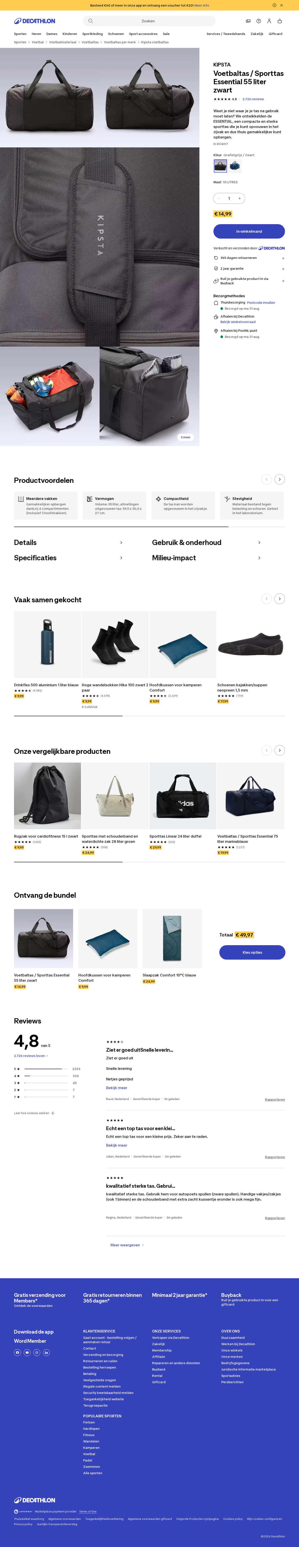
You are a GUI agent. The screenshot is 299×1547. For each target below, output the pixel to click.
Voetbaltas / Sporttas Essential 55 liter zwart (41, 978)
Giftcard (275, 34)
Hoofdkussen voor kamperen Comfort (176, 687)
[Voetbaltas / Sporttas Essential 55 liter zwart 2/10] (50, 97)
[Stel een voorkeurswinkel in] (248, 21)
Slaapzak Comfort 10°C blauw (169, 975)
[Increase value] (239, 198)
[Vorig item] (266, 479)
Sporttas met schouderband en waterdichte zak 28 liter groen (110, 839)
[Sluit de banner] (281, 5)
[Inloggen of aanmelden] (269, 21)
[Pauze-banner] (274, 5)
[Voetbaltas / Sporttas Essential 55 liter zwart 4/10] (50, 396)
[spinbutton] (229, 198)
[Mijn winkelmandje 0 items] (279, 21)
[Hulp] (258, 21)
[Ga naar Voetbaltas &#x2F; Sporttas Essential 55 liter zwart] (43, 938)
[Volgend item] (279, 479)
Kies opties (252, 952)
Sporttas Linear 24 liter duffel (175, 836)
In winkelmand (249, 231)
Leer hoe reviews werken (31, 1113)
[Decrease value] (218, 198)
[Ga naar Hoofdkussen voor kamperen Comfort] (107, 938)
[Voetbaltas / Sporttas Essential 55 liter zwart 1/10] (149, 97)
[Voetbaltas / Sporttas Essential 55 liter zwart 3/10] (99, 247)
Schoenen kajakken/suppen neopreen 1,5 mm (242, 687)
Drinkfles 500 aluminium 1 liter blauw (46, 685)
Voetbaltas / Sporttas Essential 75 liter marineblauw (247, 839)
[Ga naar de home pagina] (34, 21)
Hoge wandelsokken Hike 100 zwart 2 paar (115, 687)
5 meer (185, 437)
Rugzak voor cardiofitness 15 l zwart (46, 836)
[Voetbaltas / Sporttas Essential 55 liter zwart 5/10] (149, 396)
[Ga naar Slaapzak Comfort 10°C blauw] (172, 938)
